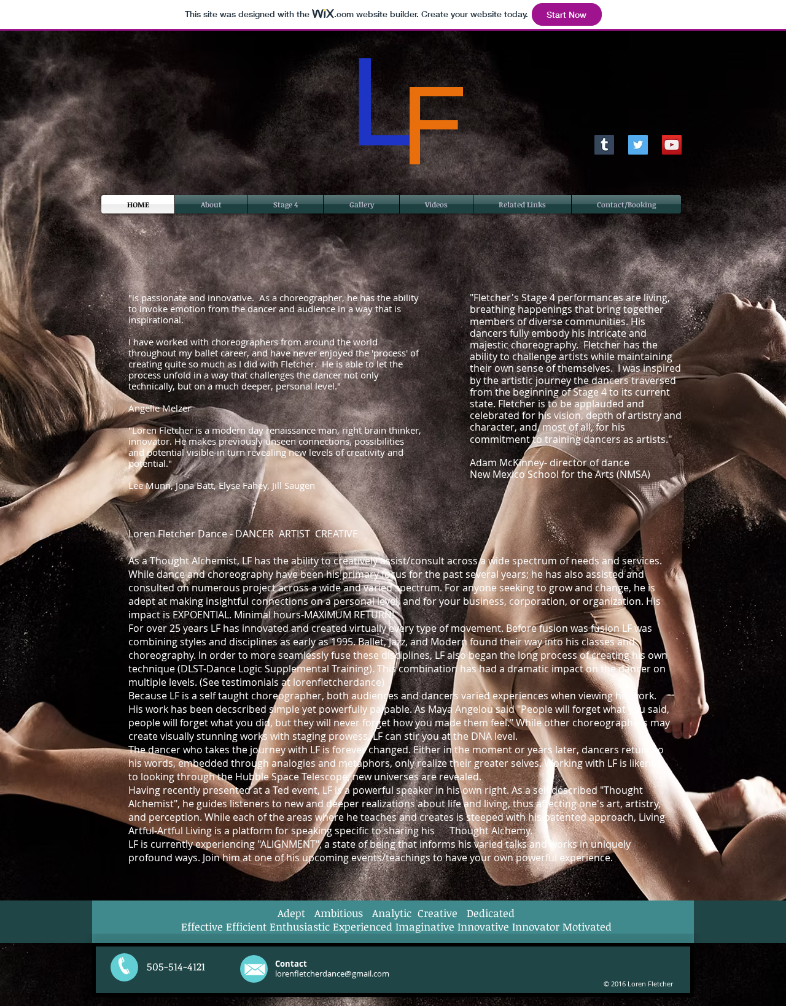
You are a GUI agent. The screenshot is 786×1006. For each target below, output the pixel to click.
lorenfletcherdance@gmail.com (332, 973)
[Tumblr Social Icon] (604, 145)
